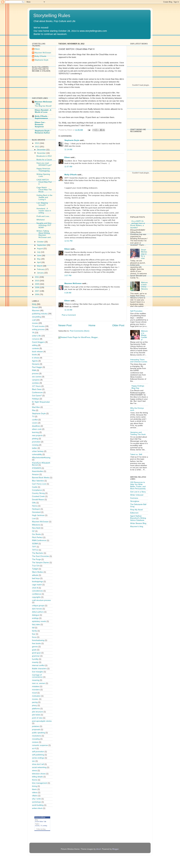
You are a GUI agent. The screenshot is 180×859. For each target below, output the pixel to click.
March (40, 266)
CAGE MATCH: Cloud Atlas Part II (44, 182)
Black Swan (37, 389)
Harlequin (36, 509)
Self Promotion (136, 311)
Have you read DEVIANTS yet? (44, 164)
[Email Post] (89, 130)
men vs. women (38, 683)
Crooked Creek (38, 496)
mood (34, 693)
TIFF (34, 547)
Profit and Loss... (44, 216)
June (39, 256)
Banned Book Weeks (40, 478)
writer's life (36, 336)
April (39, 262)
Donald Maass (38, 500)
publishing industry (40, 314)
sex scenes (36, 377)
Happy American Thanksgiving (43, 170)
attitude (35, 575)
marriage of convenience (37, 676)
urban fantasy (37, 451)
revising (35, 445)
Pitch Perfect (37, 537)
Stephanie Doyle (71, 140)
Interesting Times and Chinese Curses (138, 361)
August (40, 249)
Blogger (115, 849)
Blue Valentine (38, 481)
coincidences (37, 591)
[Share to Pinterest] (103, 130)
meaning (35, 680)
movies (35, 323)
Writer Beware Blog (138, 523)
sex (33, 761)
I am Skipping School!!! (42, 204)
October (40, 242)
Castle (34, 487)
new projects (37, 435)
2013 (37, 143)
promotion (36, 442)
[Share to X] (98, 130)
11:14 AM (68, 149)
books (34, 355)
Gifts (34, 503)
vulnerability (37, 454)
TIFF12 (35, 550)
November (41, 153)
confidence (36, 594)
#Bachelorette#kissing (41, 458)
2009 (37, 284)
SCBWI (35, 544)
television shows (39, 774)
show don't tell (38, 764)
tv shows (35, 358)
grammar (36, 656)
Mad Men (36, 407)
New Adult (36, 528)
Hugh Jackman (38, 515)
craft (34, 320)
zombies (35, 383)
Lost (34, 518)
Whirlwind (41, 220)
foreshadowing (38, 640)
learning (35, 432)
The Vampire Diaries (40, 563)
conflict (35, 420)
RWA (34, 370)
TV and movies (38, 326)
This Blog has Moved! (43, 106)
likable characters (39, 669)
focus (34, 637)
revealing (36, 739)
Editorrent (134, 513)
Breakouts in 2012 (44, 156)
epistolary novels (39, 621)
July (39, 252)
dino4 (98, 849)
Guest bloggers (38, 342)
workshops (36, 802)
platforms (36, 709)
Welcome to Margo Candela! (144, 335)
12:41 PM (68, 241)
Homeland (36, 512)
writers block (37, 808)
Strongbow (134, 501)
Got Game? (37, 396)
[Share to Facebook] (101, 130)
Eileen (67, 157)
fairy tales (36, 625)
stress (34, 771)
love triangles (37, 672)
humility (35, 659)
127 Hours (36, 386)
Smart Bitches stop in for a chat (144, 254)
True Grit (35, 566)
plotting (35, 439)
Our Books (36, 534)
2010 (37, 281)
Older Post (118, 325)
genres (35, 647)
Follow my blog (41, 829)
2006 (37, 294)
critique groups (38, 606)
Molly (34, 304)
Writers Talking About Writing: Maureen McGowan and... (44, 234)
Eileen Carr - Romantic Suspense (40, 124)
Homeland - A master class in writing (44, 211)
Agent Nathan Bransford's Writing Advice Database (138, 518)
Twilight (35, 569)
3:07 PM (67, 276)
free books (36, 643)
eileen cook (37, 429)
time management (39, 783)
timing (34, 786)
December (41, 150)
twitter (34, 448)
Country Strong (38, 493)
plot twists (36, 715)
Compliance (37, 490)
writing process (38, 329)
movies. (35, 699)
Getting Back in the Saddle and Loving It (44, 197)
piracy (34, 705)
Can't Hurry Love (39, 484)
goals (34, 650)
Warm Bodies (37, 572)
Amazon (35, 474)
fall (33, 628)
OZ (33, 531)
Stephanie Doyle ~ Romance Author (43, 132)
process (35, 374)
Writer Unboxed (136, 495)
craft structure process (41, 600)
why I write (36, 799)
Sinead (35, 307)
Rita (33, 410)
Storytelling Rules (51, 15)
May (39, 259)
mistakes (35, 686)
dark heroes (37, 609)
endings (35, 618)
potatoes (35, 726)
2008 (37, 287)
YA (33, 333)
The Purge (36, 559)
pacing (35, 702)
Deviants (35, 364)
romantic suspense (40, 745)
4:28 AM (67, 293)
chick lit (35, 588)
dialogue (35, 615)
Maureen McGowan (73, 283)
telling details (37, 777)
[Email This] (93, 130)
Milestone (36, 525)
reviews (35, 742)
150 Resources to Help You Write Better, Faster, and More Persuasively (138, 485)
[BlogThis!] (96, 130)
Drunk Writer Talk (40, 821)
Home (92, 325)
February (41, 269)
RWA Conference (39, 540)
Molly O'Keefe (70, 175)
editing (35, 345)
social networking (39, 767)
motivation (36, 696)
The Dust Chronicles (40, 556)
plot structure (37, 712)
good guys (36, 653)
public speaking (38, 733)
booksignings (37, 581)
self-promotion (38, 752)
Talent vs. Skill (136, 454)
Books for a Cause (44, 160)
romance (35, 339)
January (40, 273)
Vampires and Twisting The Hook (138, 433)
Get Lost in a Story (138, 492)
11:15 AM (68, 310)
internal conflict (38, 665)
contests (35, 348)
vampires (36, 380)
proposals (36, 729)
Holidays (35, 399)
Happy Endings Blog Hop (138, 387)
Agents (35, 361)
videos (34, 792)
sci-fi (34, 748)
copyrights (36, 597)
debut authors (38, 612)
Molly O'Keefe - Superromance (41, 117)
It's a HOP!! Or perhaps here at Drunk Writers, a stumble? (137, 224)
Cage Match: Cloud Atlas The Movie (44, 190)
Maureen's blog (136, 527)
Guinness (134, 498)
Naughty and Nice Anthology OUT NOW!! (44, 225)
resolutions (36, 736)
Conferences (37, 392)
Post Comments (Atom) (79, 331)
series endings (38, 758)
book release (37, 352)
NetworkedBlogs (40, 817)
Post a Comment (69, 315)
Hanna (35, 506)
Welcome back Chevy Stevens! (144, 287)
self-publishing (38, 755)
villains (35, 796)
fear (33, 634)
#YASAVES (36, 468)
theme (34, 780)
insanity (35, 662)
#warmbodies (37, 471)
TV (33, 417)
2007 (37, 291)
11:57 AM (68, 167)
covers (35, 423)
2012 (37, 147)
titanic (34, 789)
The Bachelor (37, 553)
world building (37, 805)
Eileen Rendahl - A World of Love (43, 111)
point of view (37, 718)
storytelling (36, 317)
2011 (37, 277)
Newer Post (65, 325)
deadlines (36, 426)
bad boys (36, 578)
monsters (36, 690)
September (42, 245)
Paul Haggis (37, 367)
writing (45, 825)
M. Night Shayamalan (41, 402)
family (34, 631)
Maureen (36, 311)
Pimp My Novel (136, 510)
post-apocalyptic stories (42, 721)
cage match (37, 585)
